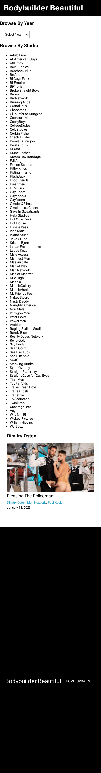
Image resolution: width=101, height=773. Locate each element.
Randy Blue (18, 332)
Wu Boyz (16, 426)
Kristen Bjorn (19, 243)
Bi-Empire (17, 82)
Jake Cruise (18, 239)
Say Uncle (17, 344)
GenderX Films (21, 204)
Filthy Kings (18, 168)
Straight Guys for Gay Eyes (29, 375)
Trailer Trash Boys (23, 387)
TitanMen (17, 379)
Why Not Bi (18, 415)
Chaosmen (18, 110)
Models (15, 282)
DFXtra (15, 149)
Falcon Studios (21, 165)
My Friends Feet (21, 293)
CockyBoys (18, 122)
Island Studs (19, 235)
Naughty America (23, 305)
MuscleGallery (20, 286)
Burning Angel (20, 102)
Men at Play (18, 266)
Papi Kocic (55, 502)
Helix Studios (19, 215)
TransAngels (19, 391)
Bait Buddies (19, 67)
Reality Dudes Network (26, 336)
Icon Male (17, 231)
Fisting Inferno (20, 172)
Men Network (20, 270)
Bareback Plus (20, 71)
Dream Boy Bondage (25, 157)
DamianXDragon (22, 141)
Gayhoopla (18, 196)
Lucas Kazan (20, 250)
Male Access (19, 254)
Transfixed (18, 395)
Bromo (15, 94)
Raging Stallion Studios (27, 329)
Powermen (18, 321)
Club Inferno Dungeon (26, 114)
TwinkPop (17, 403)
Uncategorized (21, 407)
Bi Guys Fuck (19, 79)
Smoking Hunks (22, 364)
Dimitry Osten (16, 502)
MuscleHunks (20, 290)
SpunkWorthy (20, 368)
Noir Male (17, 309)
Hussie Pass (19, 227)
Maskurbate (19, 262)
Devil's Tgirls (19, 145)
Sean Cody (18, 348)
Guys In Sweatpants (25, 211)
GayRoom (17, 200)
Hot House (18, 223)
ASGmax (16, 63)
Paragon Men (20, 313)
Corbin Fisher (20, 133)
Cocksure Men (20, 118)
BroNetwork (19, 98)
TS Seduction (19, 399)
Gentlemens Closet (24, 207)
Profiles (15, 325)
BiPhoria (16, 86)
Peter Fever (18, 317)
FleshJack (17, 176)
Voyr (13, 411)
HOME (70, 681)
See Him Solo (19, 356)
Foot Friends (19, 180)
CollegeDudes (20, 125)
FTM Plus (17, 188)
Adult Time (18, 55)
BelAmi (15, 75)
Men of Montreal (22, 274)
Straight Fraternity (23, 372)
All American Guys (23, 59)
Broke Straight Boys (24, 90)
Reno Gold (17, 340)
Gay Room (17, 192)
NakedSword (19, 297)
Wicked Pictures (21, 418)
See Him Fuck (20, 352)
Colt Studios (19, 129)
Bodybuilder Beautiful (43, 7)
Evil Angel (17, 161)
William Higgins (21, 422)
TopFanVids (19, 383)
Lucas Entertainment (25, 247)
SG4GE (15, 360)
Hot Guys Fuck (21, 219)
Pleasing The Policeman (30, 495)
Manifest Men (20, 258)
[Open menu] (91, 8)
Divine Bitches (20, 153)
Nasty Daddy (19, 301)
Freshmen (17, 184)
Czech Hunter (20, 137)
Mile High (17, 278)
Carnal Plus (18, 106)
